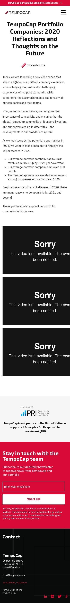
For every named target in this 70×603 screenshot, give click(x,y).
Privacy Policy (9, 592)
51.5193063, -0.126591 (15, 582)
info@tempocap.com (14, 575)
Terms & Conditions (12, 589)
